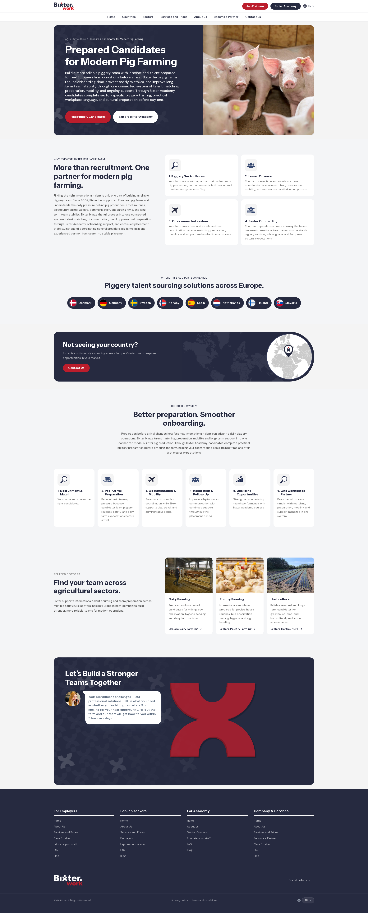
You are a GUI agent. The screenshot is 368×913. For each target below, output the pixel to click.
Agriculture (79, 39)
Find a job (126, 838)
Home (111, 17)
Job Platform (255, 6)
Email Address (269, 661)
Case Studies (62, 838)
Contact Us (76, 368)
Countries (129, 17)
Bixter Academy (286, 6)
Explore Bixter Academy (135, 116)
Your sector (268, 700)
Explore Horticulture (284, 629)
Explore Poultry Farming (235, 629)
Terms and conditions (204, 900)
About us (193, 826)
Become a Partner (226, 17)
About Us (200, 17)
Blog (56, 856)
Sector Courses (197, 832)
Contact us (253, 17)
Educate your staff (65, 844)
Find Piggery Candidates (88, 116)
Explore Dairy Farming (183, 629)
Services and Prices (173, 17)
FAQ (56, 850)
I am (212, 700)
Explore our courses (132, 844)
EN (309, 6)
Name (214, 661)
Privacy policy (180, 900)
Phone (264, 681)
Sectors (148, 17)
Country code (219, 681)
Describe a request (223, 719)
